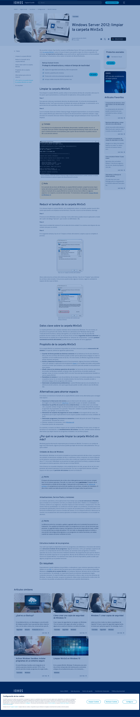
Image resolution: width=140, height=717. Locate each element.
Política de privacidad (8, 704)
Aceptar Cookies (14, 707)
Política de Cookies (64, 703)
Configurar (28, 703)
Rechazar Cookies (111, 702)
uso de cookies (51, 703)
